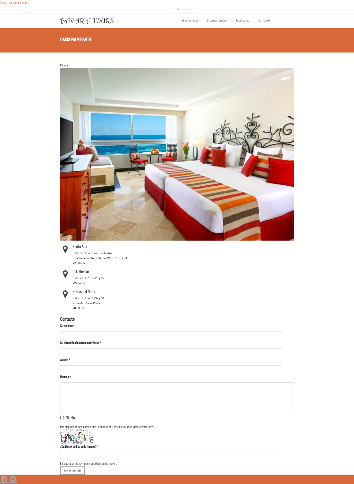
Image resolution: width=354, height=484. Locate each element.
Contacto (264, 20)
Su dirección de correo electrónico (80, 342)
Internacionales (217, 20)
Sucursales (242, 20)
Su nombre (67, 325)
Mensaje (65, 376)
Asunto (65, 359)
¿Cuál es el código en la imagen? (79, 446)
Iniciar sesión (185, 9)
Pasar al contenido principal (14, 2)
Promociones (189, 20)
